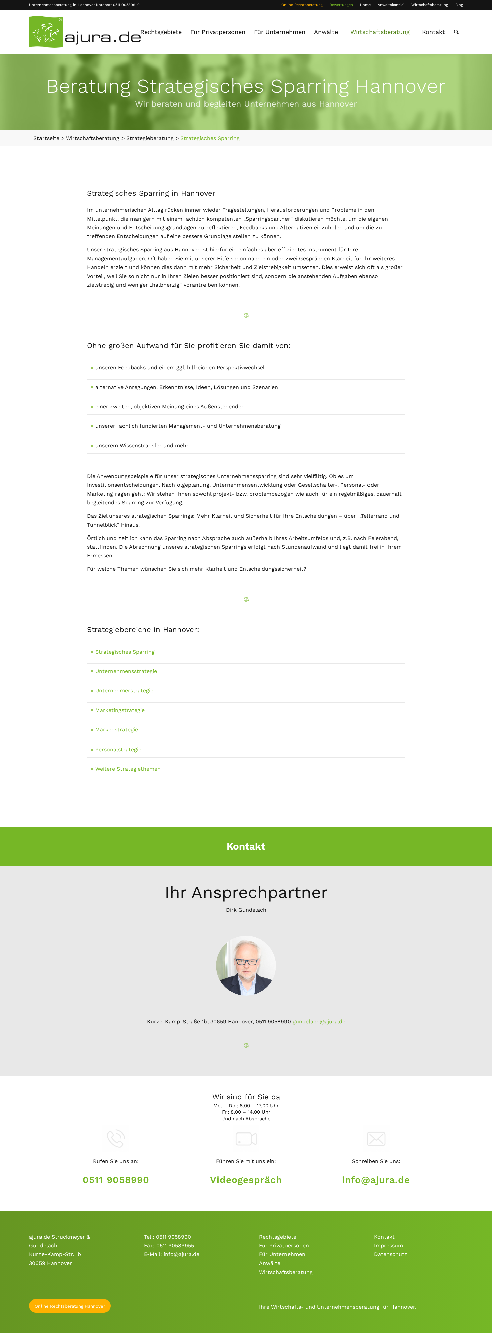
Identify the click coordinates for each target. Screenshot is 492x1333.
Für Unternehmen (282, 1254)
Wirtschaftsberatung (429, 5)
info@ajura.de (376, 1179)
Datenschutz (390, 1254)
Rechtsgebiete (277, 1237)
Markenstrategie (116, 729)
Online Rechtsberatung (302, 5)
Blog (459, 5)
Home (365, 5)
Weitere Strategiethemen (128, 769)
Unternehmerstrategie (124, 690)
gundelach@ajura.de (319, 1021)
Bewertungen (341, 5)
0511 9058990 (116, 1179)
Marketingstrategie (120, 710)
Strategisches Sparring (125, 652)
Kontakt (384, 1237)
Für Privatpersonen (284, 1245)
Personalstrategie (118, 749)
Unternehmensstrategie (126, 671)
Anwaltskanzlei (391, 5)
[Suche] (456, 32)
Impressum (388, 1245)
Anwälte (269, 1263)
